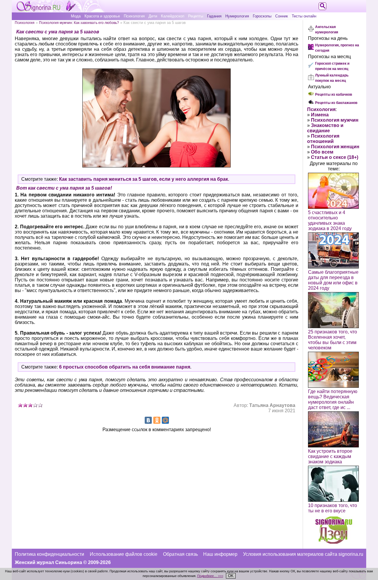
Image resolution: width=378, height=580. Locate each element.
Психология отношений (323, 138)
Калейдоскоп (172, 16)
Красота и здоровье (102, 16)
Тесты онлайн (304, 16)
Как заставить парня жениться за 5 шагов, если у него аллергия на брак (143, 179)
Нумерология (237, 16)
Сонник (281, 16)
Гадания (214, 16)
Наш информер (220, 554)
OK (231, 576)
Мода (76, 16)
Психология (134, 16)
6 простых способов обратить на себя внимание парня (124, 366)
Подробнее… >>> (210, 576)
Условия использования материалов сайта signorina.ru (303, 554)
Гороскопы (262, 16)
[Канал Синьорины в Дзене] (334, 542)
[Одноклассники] (156, 420)
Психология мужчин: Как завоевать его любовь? (79, 23)
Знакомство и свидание (325, 128)
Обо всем (322, 151)
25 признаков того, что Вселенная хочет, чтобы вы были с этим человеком (332, 339)
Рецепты (195, 16)
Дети (153, 16)
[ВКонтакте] (148, 420)
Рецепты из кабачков (333, 94)
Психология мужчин (335, 120)
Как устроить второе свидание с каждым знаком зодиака (330, 456)
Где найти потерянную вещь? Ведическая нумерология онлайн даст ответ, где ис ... (332, 399)
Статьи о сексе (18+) (334, 157)
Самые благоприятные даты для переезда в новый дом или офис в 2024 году (333, 280)
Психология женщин (335, 146)
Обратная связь (180, 554)
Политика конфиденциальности (49, 554)
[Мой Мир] (165, 420)
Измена (320, 114)
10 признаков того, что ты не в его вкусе (332, 508)
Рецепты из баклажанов (336, 103)
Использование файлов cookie (123, 554)
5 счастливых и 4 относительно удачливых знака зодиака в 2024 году (330, 220)
